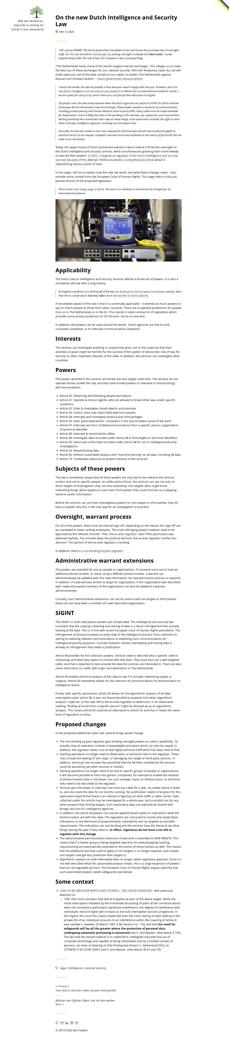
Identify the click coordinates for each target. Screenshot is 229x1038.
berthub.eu (36, 21)
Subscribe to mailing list (29, 25)
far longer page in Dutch (90, 189)
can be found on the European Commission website (144, 291)
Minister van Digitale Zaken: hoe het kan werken (85, 1002)
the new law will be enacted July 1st (90, 54)
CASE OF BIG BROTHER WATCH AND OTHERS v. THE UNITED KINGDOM (106, 890)
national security (95, 968)
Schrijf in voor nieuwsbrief (27, 29)
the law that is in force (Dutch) (130, 295)
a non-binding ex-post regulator (102, 551)
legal (63, 968)
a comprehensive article (138, 160)
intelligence (75, 968)
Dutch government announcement (120, 79)
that (153, 54)
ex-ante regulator (125, 534)
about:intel (85, 95)
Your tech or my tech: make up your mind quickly (85, 988)
